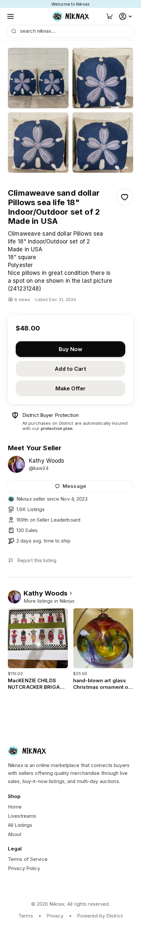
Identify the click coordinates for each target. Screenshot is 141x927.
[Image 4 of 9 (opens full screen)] (102, 142)
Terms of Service (28, 859)
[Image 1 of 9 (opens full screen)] (38, 78)
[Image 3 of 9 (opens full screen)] (38, 142)
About (15, 834)
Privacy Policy (24, 868)
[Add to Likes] (124, 196)
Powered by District (100, 916)
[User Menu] (126, 16)
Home (15, 807)
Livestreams (22, 816)
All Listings (20, 825)
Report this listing (36, 560)
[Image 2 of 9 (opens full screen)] (102, 78)
